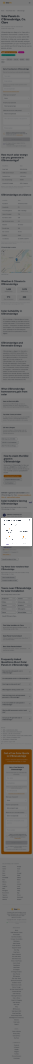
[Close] (29, 519)
